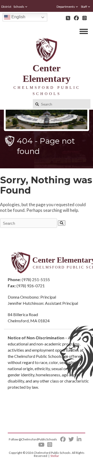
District (6, 6)
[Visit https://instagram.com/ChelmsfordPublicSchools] (84, 18)
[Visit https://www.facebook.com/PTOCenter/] (76, 18)
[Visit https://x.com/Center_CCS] (68, 18)
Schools (18, 6)
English (17, 17)
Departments (66, 6)
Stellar (54, 456)
